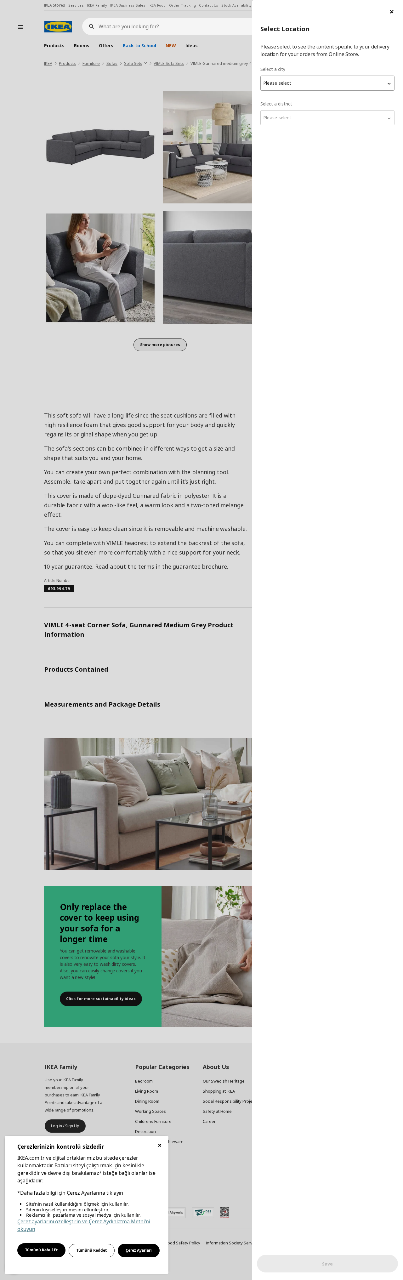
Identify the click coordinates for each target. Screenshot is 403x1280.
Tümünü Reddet (92, 1250)
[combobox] (327, 83)
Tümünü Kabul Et (41, 1250)
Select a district (276, 104)
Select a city (272, 69)
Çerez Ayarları (139, 1250)
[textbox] (327, 83)
